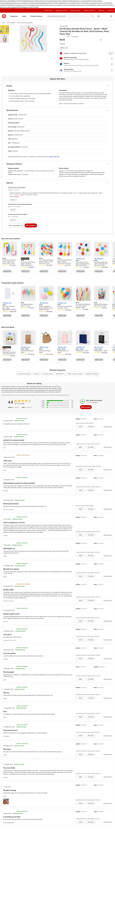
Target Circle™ (49, 10)
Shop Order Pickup (104, 5)
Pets (36, 3)
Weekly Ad (95, 5)
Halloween (30, 1)
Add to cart (64, 48)
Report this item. (55, 156)
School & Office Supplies (56, 3)
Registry (15, 7)
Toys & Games (68, 3)
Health (40, 3)
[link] (65, 37)
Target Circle (27, 7)
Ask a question (31, 225)
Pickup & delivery (36, 16)
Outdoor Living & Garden (82, 1)
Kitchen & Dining (68, 1)
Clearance (47, 5)
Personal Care (19, 3)
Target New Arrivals (6, 1)
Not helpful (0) (29, 194)
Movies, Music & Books (101, 3)
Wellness (46, 3)
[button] (65, 36)
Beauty (12, 3)
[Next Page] (113, 257)
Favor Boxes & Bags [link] (47, 373)
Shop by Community (24, 5)
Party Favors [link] (36, 373)
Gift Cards (15, 5)
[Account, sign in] (102, 16)
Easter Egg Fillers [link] (60, 373)
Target (3, 22)
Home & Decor (58, 1)
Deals (42, 5)
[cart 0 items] (111, 16)
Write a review (86, 407)
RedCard (20, 7)
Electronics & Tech (79, 3)
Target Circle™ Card (61, 10)
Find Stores (35, 7)
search (92, 16)
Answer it (13, 200)
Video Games (89, 3)
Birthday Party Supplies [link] (92, 373)
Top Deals (76, 5)
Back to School (17, 1)
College (24, 1)
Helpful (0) (22, 194)
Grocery (92, 1)
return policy (67, 176)
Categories (14, 16)
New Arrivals (55, 5)
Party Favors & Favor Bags (25, 22)
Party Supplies (11, 22)
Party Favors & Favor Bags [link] (23, 373)
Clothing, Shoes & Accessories (44, 1)
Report (35, 194)
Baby (8, 3)
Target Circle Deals (86, 5)
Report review (108, 426)
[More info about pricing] (101, 39)
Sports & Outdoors (29, 3)
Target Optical (35, 5)
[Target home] (4, 16)
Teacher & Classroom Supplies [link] (75, 373)
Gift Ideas (9, 5)
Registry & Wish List (89, 10)
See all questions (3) (15, 225)
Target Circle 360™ (75, 10)
